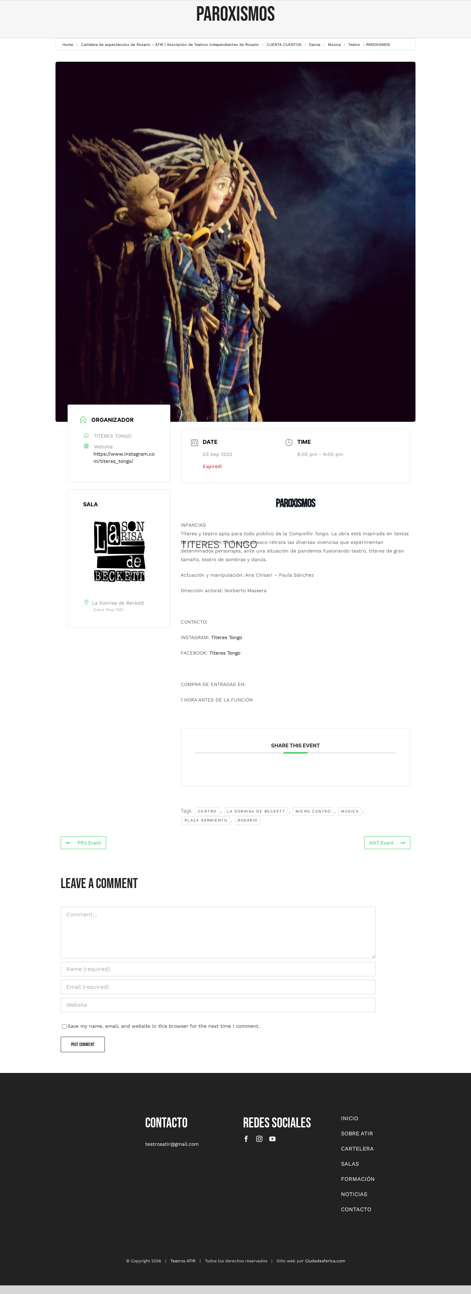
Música (350, 811)
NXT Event (381, 843)
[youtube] (272, 1139)
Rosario (248, 820)
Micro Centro (313, 811)
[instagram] (259, 1139)
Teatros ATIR (183, 1260)
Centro (207, 811)
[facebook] (246, 1139)
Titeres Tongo (226, 637)
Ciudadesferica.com (325, 1260)
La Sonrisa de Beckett (256, 811)
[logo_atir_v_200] (64, 1116)
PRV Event (89, 843)
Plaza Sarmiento (206, 820)
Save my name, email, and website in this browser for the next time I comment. (164, 1026)
